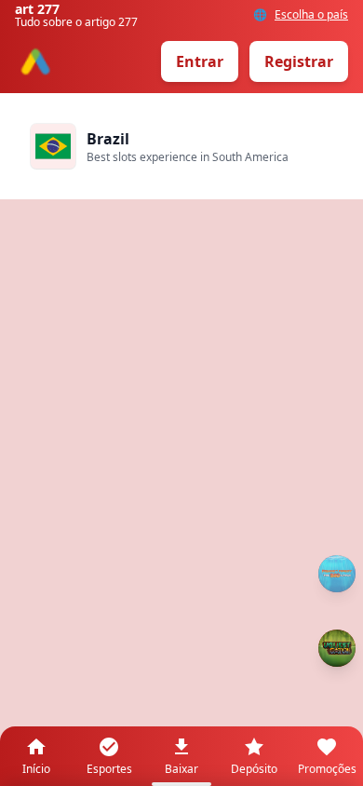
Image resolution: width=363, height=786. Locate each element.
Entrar (199, 61)
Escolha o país (311, 14)
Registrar (298, 61)
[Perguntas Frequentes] (337, 573)
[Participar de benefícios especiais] (337, 648)
